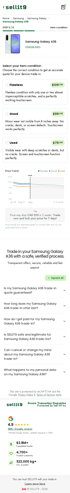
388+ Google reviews (20, 429)
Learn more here (35, 484)
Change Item (32, 46)
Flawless (16, 85)
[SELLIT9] (16, 7)
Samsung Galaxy (36, 18)
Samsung (18, 18)
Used (13, 143)
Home (6, 18)
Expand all (57, 278)
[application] (35, 190)
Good (14, 114)
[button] (35, 92)
